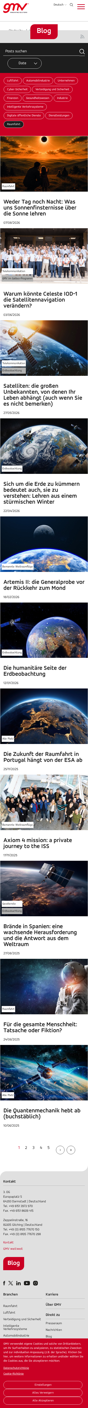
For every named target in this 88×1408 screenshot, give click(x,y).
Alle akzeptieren (43, 1400)
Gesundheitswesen (37, 98)
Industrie (62, 98)
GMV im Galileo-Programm (17, 278)
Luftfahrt (12, 80)
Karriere (52, 1294)
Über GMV (53, 1305)
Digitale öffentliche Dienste (24, 115)
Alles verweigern (43, 1392)
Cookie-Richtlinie (13, 1373)
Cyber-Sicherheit (17, 89)
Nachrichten (54, 1330)
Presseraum (54, 1323)
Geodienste (9, 903)
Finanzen (12, 98)
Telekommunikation (13, 271)
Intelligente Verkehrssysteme (25, 106)
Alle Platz (7, 738)
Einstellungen (43, 1385)
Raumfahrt (13, 124)
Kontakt (8, 1242)
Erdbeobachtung (12, 370)
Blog (13, 1263)
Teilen (47, 57)
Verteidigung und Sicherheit (52, 89)
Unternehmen (66, 80)
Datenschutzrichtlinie (16, 1368)
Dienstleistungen (59, 115)
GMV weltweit (13, 1249)
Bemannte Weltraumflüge (17, 566)
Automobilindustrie (38, 80)
